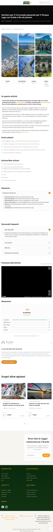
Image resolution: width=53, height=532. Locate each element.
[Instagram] (6, 507)
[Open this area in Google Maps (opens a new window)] (4, 296)
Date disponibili (9, 229)
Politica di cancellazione (31, 496)
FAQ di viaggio (4, 476)
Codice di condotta (30, 494)
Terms (44, 296)
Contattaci (3, 496)
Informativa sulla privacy (32, 490)
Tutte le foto (46, 74)
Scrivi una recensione (9, 362)
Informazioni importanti (12, 253)
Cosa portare (8, 243)
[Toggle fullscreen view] (49, 268)
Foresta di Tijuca (45, 102)
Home (2, 21)
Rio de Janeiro (8, 21)
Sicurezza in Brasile (5, 478)
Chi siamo (28, 473)
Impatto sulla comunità (31, 478)
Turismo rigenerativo (31, 476)
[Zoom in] (49, 291)
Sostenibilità (29, 480)
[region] (26, 281)
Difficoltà (7, 248)
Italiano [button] (31, 2)
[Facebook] (2, 507)
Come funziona (4, 473)
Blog (2, 480)
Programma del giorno (9, 193)
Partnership (4, 494)
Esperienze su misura (6, 492)
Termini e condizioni (30, 492)
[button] (34, 2)
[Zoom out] (49, 294)
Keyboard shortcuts (27, 296)
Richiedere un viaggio (6, 490)
